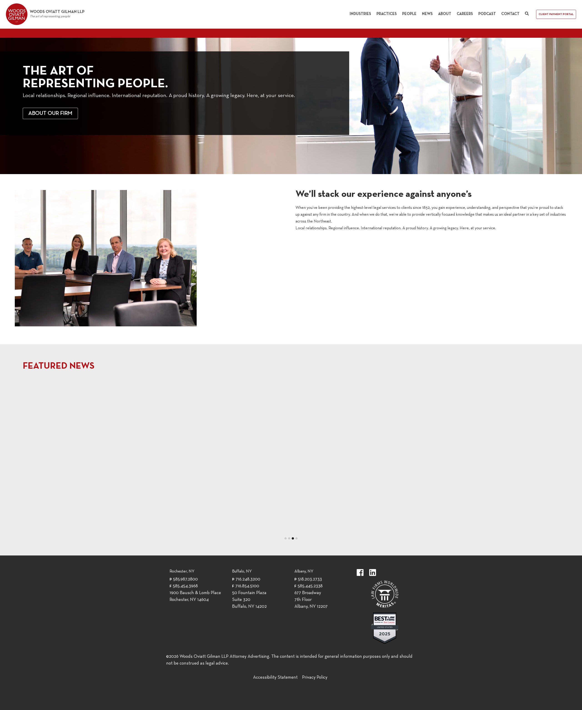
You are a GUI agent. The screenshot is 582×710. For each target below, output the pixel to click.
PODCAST (161, 386)
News (427, 14)
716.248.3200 (248, 579)
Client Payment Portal (556, 14)
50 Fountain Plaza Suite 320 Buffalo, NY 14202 (249, 600)
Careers (465, 14)
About (444, 14)
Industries (360, 14)
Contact (510, 14)
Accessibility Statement (275, 677)
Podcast (487, 14)
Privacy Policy (314, 677)
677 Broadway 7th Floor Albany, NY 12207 (311, 600)
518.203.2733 (310, 579)
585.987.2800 (185, 579)
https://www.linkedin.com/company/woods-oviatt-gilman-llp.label (372, 572)
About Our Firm (50, 113)
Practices (386, 14)
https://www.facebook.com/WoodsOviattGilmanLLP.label (360, 572)
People (409, 14)
